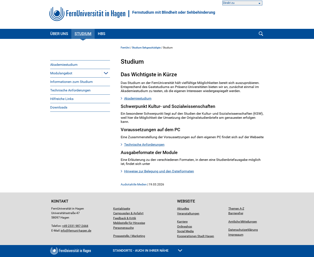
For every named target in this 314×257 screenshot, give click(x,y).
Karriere (182, 221)
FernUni (125, 47)
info (63, 230)
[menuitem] (80, 64)
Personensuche (123, 227)
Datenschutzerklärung (243, 229)
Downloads (58, 107)
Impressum (235, 234)
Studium (83, 33)
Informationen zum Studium (71, 82)
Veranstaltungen (188, 213)
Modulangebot (61, 73)
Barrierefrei (235, 213)
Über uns (59, 33)
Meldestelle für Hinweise (129, 223)
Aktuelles (183, 208)
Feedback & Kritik (124, 218)
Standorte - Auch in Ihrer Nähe (141, 250)
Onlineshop (184, 226)
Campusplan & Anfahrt (128, 213)
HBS (101, 33)
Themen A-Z (236, 208)
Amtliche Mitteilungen (242, 221)
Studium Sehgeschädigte (146, 47)
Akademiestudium (64, 65)
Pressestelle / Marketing (129, 236)
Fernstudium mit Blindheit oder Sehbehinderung (173, 12)
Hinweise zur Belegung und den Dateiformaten (159, 171)
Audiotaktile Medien (134, 184)
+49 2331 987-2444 (75, 226)
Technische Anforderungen (70, 90)
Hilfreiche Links (61, 99)
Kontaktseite (121, 208)
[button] (106, 73)
